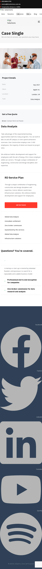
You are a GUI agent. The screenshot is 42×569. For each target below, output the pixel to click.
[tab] (21, 260)
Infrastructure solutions (13, 238)
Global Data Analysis (12, 217)
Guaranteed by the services (14, 230)
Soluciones (20, 14)
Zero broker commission (13, 225)
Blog (35, 14)
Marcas (28, 14)
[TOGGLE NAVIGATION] (33, 21)
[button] (21, 260)
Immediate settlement (13, 221)
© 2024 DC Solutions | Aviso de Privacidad (21, 564)
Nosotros (10, 14)
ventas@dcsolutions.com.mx (11, 4)
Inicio (3, 14)
